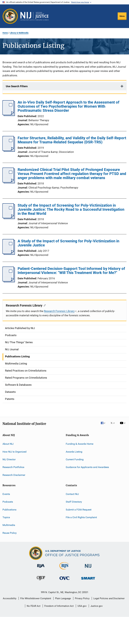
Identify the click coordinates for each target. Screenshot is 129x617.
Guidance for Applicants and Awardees (87, 467)
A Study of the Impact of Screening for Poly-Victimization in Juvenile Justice (68, 243)
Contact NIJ (72, 494)
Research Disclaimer (14, 474)
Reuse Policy (10, 532)
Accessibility (9, 598)
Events (6, 494)
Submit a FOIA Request (78, 509)
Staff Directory (74, 501)
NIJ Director (9, 459)
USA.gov (82, 606)
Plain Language (63, 598)
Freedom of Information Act (59, 606)
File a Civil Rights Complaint (81, 517)
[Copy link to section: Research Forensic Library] (44, 305)
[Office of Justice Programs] (10, 16)
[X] (113, 425)
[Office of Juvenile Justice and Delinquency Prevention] (41, 580)
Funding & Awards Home (79, 443)
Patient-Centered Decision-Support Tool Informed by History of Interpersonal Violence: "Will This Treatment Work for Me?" (71, 270)
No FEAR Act (33, 606)
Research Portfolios (13, 467)
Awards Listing (74, 451)
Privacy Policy (82, 598)
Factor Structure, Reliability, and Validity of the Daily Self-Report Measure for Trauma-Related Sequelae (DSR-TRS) (72, 140)
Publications (9, 509)
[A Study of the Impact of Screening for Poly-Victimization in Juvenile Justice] (9, 253)
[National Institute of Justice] (88, 568)
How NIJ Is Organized (14, 451)
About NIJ (8, 443)
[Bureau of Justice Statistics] (64, 570)
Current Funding (75, 459)
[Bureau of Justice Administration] (41, 568)
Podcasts (8, 501)
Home (5, 33)
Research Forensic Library (59, 311)
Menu (122, 16)
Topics (6, 517)
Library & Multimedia (19, 33)
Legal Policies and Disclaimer (109, 598)
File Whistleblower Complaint (35, 598)
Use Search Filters (17, 86)
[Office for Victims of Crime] (64, 580)
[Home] (34, 16)
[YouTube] (123, 425)
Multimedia (9, 525)
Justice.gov (96, 606)
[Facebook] (104, 425)
